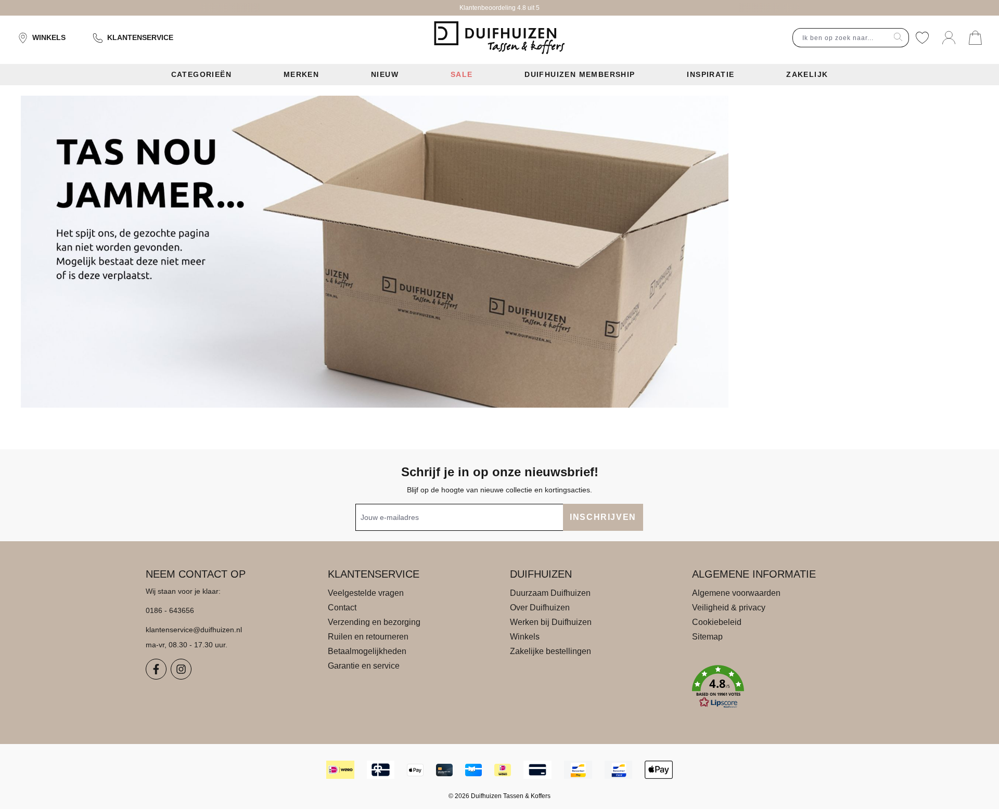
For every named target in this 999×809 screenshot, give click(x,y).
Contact (342, 607)
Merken (301, 74)
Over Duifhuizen (540, 607)
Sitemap (707, 636)
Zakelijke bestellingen (550, 651)
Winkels (49, 37)
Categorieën (201, 74)
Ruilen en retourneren (368, 636)
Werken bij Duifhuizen (551, 622)
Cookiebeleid (716, 622)
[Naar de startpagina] (499, 38)
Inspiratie (710, 74)
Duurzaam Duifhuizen (550, 593)
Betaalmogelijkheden (367, 651)
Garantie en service (364, 665)
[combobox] (840, 37)
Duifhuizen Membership (579, 74)
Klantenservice (140, 37)
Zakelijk (807, 74)
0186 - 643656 (170, 610)
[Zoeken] (898, 37)
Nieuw (385, 74)
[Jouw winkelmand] (975, 37)
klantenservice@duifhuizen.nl (194, 629)
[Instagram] (181, 669)
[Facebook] (156, 669)
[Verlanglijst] (922, 37)
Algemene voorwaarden (736, 593)
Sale (462, 74)
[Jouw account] (949, 38)
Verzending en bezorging (374, 622)
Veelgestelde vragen (366, 593)
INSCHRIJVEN (603, 517)
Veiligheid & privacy (728, 607)
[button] (772, 687)
